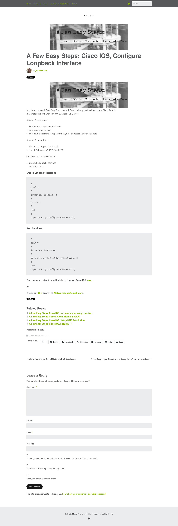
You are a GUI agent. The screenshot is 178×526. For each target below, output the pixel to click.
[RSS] (130, 3)
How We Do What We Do (59, 4)
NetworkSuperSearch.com (68, 292)
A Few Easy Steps (40, 4)
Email (29, 432)
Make (74, 514)
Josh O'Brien (41, 70)
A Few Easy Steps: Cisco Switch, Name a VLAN (54, 316)
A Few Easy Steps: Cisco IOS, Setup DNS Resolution (57, 320)
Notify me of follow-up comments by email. (45, 468)
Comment (31, 387)
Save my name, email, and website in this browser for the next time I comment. (62, 458)
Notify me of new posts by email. (41, 478)
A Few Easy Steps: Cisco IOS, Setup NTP (50, 323)
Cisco (47, 335)
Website (30, 443)
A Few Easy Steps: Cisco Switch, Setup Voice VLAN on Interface (120, 359)
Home (28, 4)
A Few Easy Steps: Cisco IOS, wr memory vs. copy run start (61, 313)
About (74, 4)
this (40, 292)
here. (89, 280)
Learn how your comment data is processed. (84, 493)
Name (29, 420)
